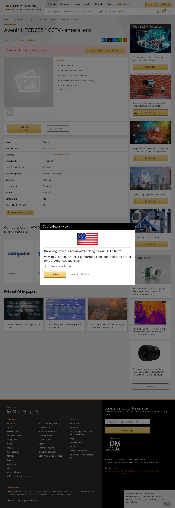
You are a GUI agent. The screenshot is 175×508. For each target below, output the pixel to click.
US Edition (55, 274)
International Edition (79, 274)
